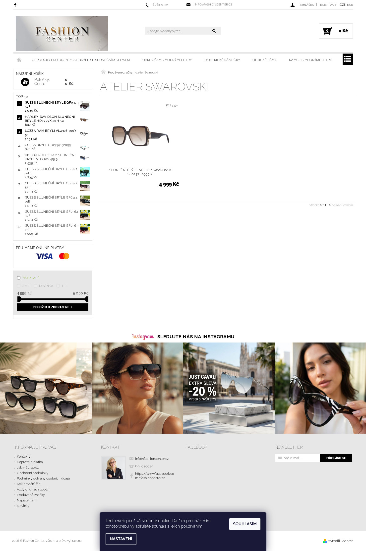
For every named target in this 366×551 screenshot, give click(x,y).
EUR (350, 4)
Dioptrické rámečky (222, 60)
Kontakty (24, 456)
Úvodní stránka (19, 60)
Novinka (46, 286)
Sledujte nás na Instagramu (195, 336)
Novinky (23, 506)
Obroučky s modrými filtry (167, 60)
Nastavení (121, 539)
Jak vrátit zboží (28, 467)
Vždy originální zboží (33, 489)
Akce (26, 286)
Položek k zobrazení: (52, 307)
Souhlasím (245, 524)
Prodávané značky (31, 495)
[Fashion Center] (62, 33)
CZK (343, 4)
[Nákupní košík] (25, 82)
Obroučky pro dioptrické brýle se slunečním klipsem (81, 60)
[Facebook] (15, 4)
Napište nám (27, 500)
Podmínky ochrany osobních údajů (43, 478)
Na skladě (31, 278)
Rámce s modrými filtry (310, 60)
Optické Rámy (264, 60)
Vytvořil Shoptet (340, 541)
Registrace (327, 4)
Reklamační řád (29, 484)
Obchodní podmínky (32, 473)
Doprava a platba (30, 462)
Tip (64, 286)
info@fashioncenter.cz (152, 459)
